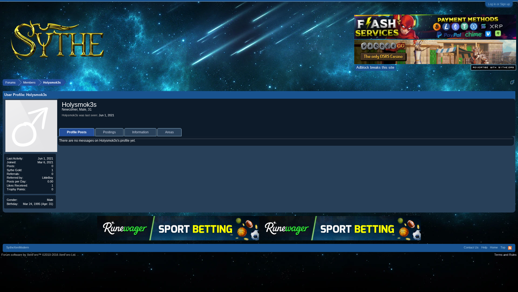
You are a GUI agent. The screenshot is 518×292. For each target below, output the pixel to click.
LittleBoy (47, 177)
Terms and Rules (505, 254)
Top (502, 247)
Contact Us (471, 247)
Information (140, 132)
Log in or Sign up (499, 4)
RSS (510, 248)
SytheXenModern (17, 247)
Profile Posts (77, 132)
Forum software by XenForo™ (38, 254)
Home (494, 247)
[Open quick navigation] (512, 82)
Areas (169, 132)
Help (484, 247)
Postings (109, 132)
